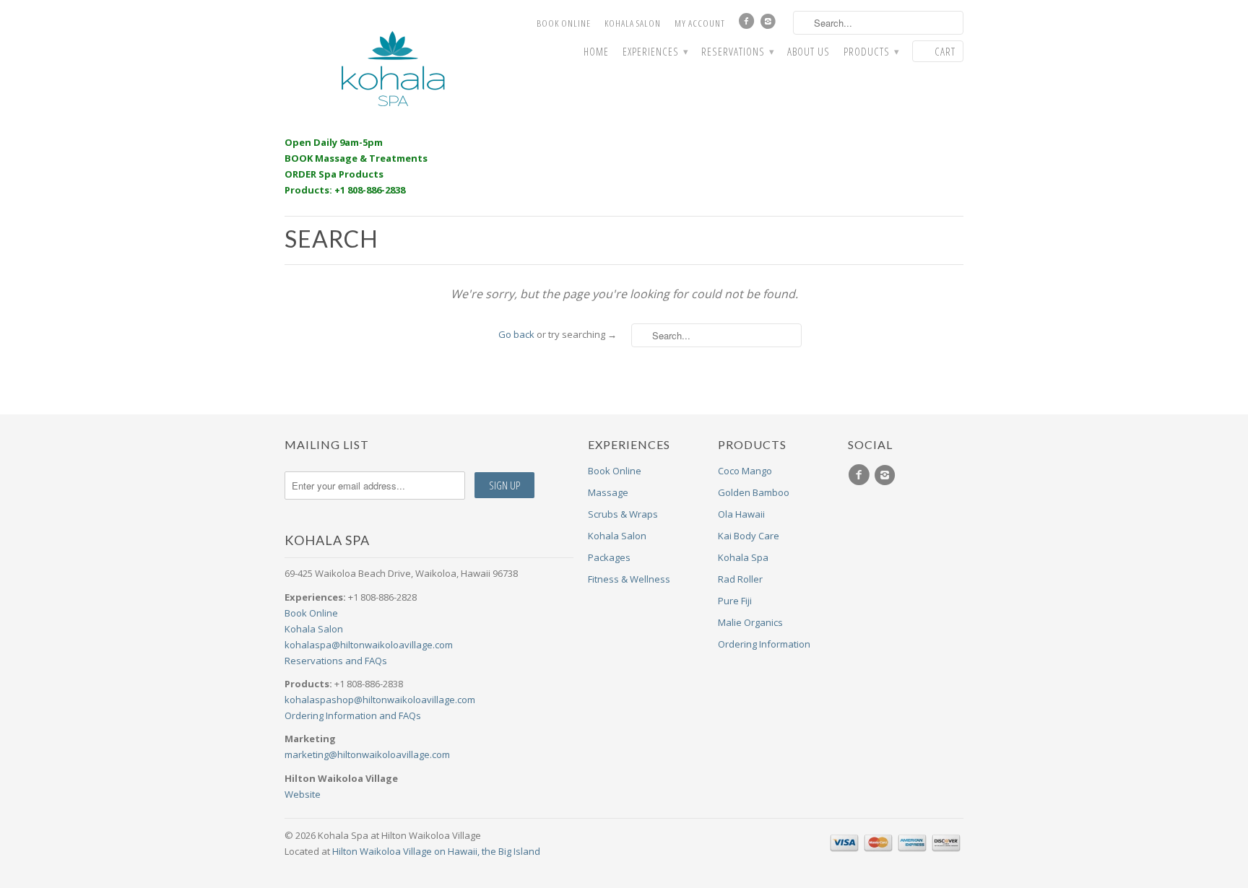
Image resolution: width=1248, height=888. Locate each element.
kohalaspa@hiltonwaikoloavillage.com (369, 644)
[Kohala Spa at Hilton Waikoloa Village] (393, 69)
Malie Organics (750, 622)
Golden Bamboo (753, 492)
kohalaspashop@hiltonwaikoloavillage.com (380, 699)
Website (303, 794)
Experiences (655, 51)
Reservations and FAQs (336, 660)
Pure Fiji (735, 600)
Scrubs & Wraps (623, 514)
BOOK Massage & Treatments (356, 158)
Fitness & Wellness (629, 579)
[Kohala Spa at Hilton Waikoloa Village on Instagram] (769, 24)
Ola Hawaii (741, 514)
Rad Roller (740, 579)
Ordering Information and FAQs (353, 715)
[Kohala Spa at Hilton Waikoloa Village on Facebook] (748, 24)
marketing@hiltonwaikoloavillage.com (367, 754)
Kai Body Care (748, 535)
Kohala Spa (743, 557)
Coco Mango (745, 470)
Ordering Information (764, 643)
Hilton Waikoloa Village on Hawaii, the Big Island (436, 851)
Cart (945, 51)
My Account (700, 23)
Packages (609, 557)
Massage (608, 492)
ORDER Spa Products (334, 173)
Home (596, 51)
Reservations (737, 51)
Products (871, 51)
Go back (516, 334)
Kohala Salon (632, 23)
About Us (808, 51)
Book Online (564, 23)
